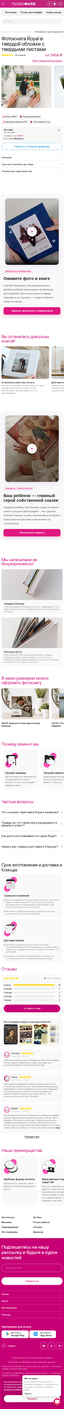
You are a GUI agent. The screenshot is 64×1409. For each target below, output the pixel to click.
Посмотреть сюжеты (32, 532)
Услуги (5, 1294)
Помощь (6, 1314)
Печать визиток (41, 1222)
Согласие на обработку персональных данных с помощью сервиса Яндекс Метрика (31, 1367)
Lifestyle (37, 1227)
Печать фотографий (31, 12)
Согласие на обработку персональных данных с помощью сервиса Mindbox (31, 1374)
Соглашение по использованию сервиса (32, 1358)
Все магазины (9, 1307)
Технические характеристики (16, 171)
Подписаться (32, 1281)
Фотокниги (11, 12)
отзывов (20, 55)
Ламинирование (9, 1227)
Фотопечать (8, 1217)
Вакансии (38, 1232)
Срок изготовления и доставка (17, 164)
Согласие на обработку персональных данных (32, 1362)
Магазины (6, 1222)
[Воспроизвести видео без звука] (32, 231)
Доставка (9, 130)
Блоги (4, 1301)
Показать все (32, 1137)
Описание (6, 157)
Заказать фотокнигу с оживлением (32, 311)
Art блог (37, 1217)
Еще (58, 1128)
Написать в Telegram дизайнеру (32, 146)
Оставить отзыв (32, 1008)
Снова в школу (53, 12)
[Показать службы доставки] (59, 130)
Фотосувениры (9, 1232)
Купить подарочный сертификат (48, 61)
